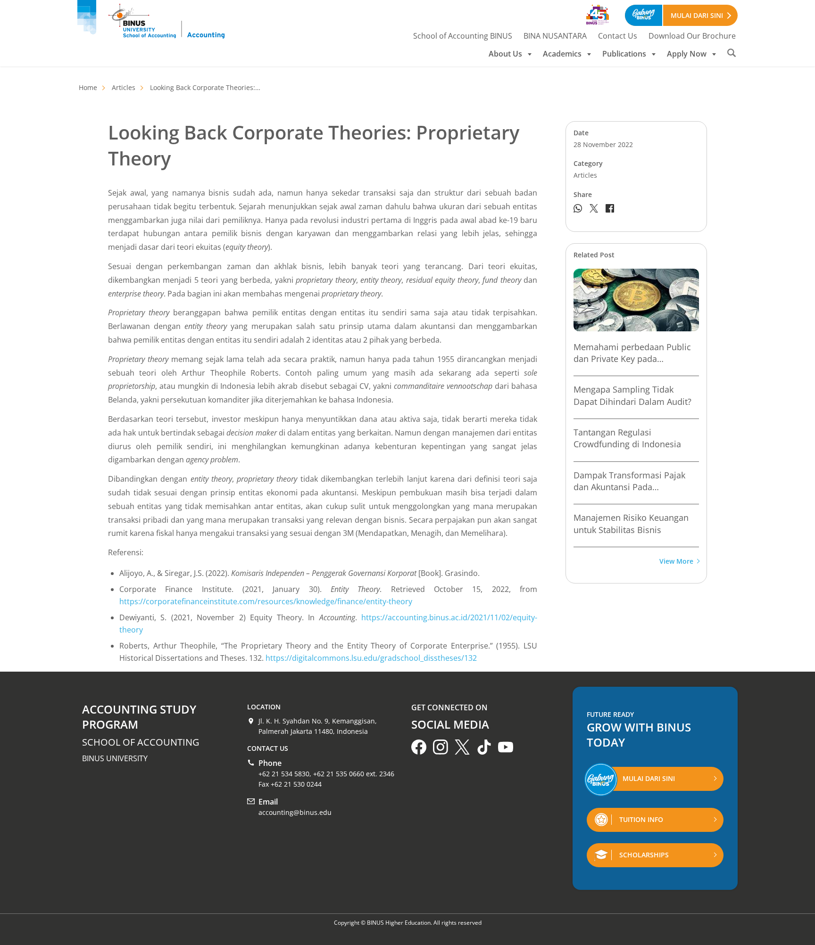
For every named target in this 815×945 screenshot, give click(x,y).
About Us (505, 54)
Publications (624, 54)
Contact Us (617, 36)
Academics (562, 54)
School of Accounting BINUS (462, 36)
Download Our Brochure (692, 36)
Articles (123, 87)
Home (88, 87)
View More (676, 562)
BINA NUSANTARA (555, 36)
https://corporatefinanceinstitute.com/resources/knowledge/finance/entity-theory (265, 601)
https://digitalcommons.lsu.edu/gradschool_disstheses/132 (371, 658)
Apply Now (687, 54)
